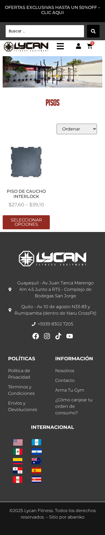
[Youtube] (69, 336)
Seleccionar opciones (26, 222)
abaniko (76, 517)
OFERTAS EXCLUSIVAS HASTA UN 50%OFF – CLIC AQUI (52, 10)
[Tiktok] (58, 336)
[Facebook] (35, 336)
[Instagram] (47, 336)
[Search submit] (93, 31)
